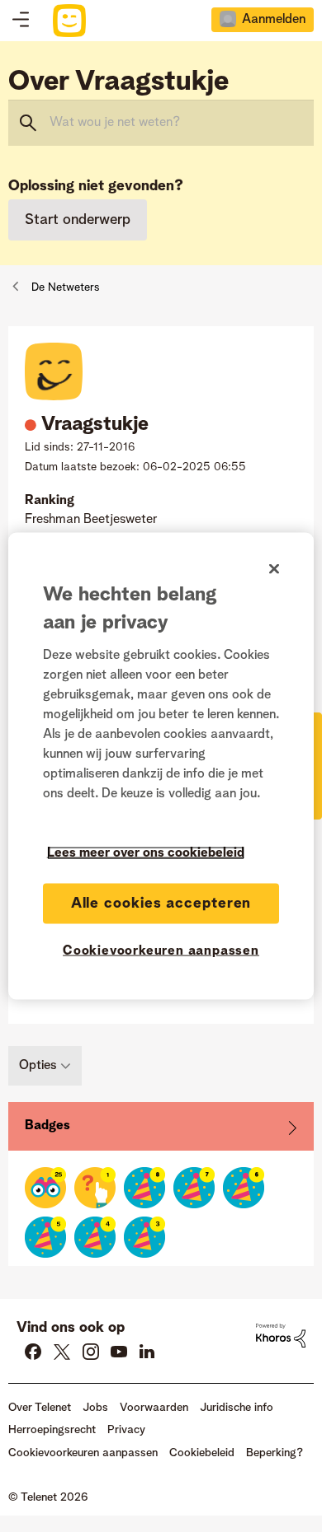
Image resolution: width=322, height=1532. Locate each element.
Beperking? (274, 1453)
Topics (20, 20)
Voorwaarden (154, 1407)
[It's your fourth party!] (95, 1237)
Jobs (95, 1407)
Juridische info (236, 1407)
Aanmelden (273, 19)
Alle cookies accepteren (161, 903)
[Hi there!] (45, 1187)
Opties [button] (38, 1065)
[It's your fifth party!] (45, 1237)
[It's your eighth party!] (144, 1187)
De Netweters (65, 287)
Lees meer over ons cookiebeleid (145, 853)
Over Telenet (39, 1407)
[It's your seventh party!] (194, 1187)
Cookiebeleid (201, 1453)
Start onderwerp (77, 220)
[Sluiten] (274, 569)
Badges (47, 1126)
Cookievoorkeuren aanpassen (161, 951)
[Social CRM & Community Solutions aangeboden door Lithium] (280, 1335)
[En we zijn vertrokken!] (95, 1187)
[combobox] (161, 123)
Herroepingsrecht (52, 1430)
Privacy (126, 1430)
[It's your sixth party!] (243, 1187)
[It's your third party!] (144, 1237)
